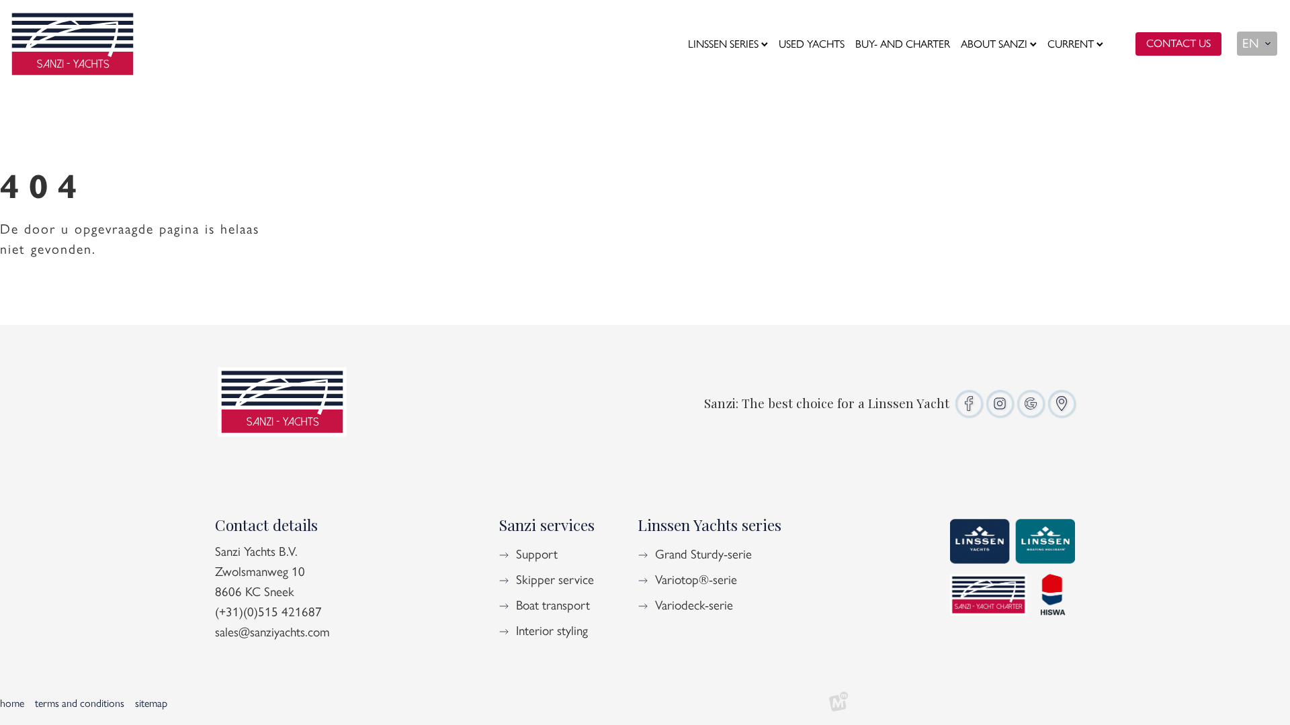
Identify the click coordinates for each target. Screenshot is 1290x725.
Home (12, 703)
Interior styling (552, 630)
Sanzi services (547, 524)
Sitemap (151, 703)
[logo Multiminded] (838, 703)
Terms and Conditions (79, 703)
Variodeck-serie (694, 605)
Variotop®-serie (696, 579)
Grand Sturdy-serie (703, 554)
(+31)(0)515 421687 (268, 612)
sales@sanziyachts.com (272, 632)
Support (537, 554)
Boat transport (553, 605)
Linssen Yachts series (709, 524)
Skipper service (555, 579)
